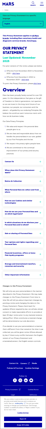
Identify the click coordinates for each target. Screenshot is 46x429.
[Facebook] (15, 380)
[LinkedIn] (26, 380)
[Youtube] (31, 380)
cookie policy (19, 403)
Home (6, 10)
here (34, 41)
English (7, 24)
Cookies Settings (32, 368)
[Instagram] (20, 380)
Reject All (23, 419)
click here (16, 73)
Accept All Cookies (23, 425)
